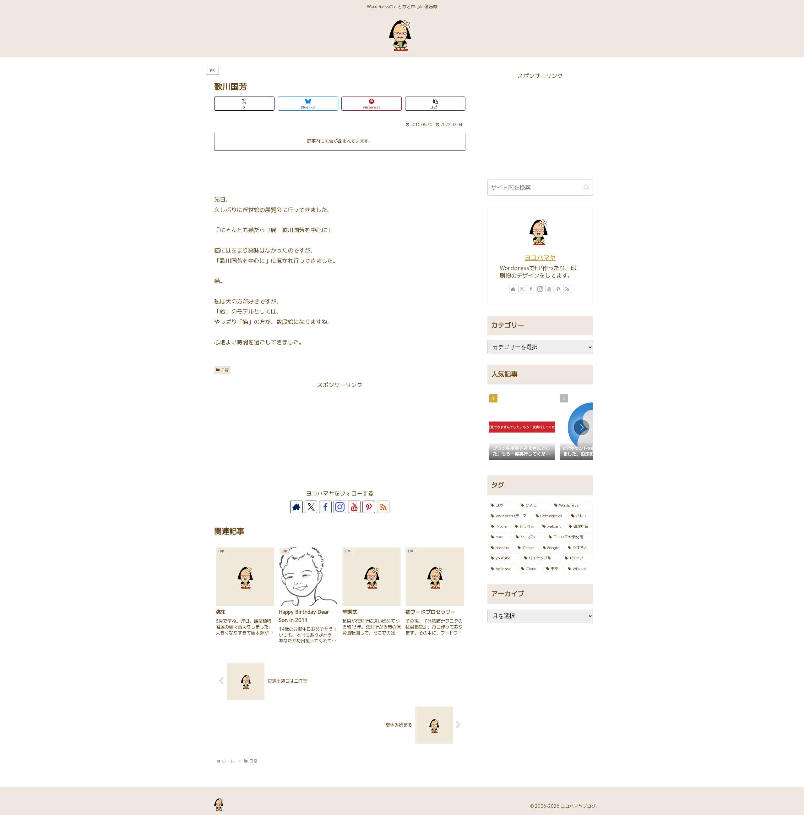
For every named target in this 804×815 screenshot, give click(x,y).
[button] (435, 104)
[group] (522, 428)
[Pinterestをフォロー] (368, 507)
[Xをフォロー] (311, 507)
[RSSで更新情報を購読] (383, 507)
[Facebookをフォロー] (325, 507)
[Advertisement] (339, 170)
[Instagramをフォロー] (340, 507)
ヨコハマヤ (540, 257)
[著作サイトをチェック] (296, 507)
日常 (225, 370)
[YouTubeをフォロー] (354, 507)
